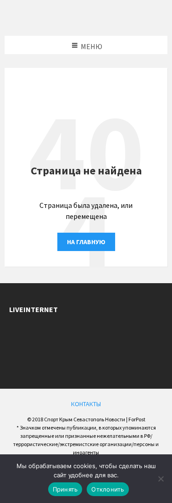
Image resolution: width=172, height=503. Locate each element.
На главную (86, 242)
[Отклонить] (160, 478)
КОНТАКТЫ (86, 404)
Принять (65, 489)
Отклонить (107, 489)
